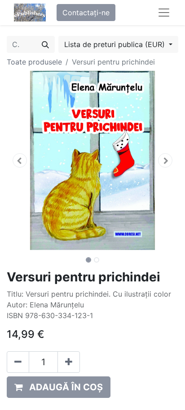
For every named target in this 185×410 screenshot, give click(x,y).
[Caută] (45, 44)
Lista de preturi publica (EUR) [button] (115, 44)
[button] (19, 160)
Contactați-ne (86, 12)
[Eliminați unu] (18, 362)
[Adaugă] (68, 362)
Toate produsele (34, 61)
